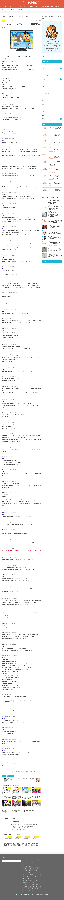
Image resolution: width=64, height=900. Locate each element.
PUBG (25, 862)
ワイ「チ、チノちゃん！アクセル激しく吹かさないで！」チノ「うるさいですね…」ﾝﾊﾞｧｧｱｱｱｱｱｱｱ (55, 214)
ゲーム (6, 9)
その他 (43, 89)
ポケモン (36, 880)
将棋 (43, 104)
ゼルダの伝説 (30, 874)
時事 (43, 115)
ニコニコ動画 (34, 876)
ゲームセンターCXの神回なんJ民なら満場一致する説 (54, 249)
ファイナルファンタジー (28, 880)
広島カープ (39, 886)
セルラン (36, 872)
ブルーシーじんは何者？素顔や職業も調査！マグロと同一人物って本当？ (55, 208)
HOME (3, 9)
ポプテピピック (26, 882)
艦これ (25, 890)
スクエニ (25, 872)
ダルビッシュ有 (38, 874)
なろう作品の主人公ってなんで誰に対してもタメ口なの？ (55, 232)
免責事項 (42, 894)
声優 (43, 100)
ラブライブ (33, 882)
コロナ (36, 870)
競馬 (32, 888)
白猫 (28, 888)
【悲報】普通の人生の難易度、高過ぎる (54, 238)
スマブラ (30, 872)
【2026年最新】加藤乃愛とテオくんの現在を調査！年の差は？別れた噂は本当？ (55, 244)
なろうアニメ (31, 866)
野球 (43, 118)
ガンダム (25, 870)
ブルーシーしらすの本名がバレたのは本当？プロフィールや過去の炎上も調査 (55, 221)
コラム (43, 82)
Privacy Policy (26, 894)
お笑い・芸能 (45, 75)
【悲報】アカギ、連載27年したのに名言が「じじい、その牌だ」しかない (55, 255)
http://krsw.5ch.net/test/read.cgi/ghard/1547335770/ (28, 771)
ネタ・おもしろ (45, 93)
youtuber (30, 862)
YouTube (44, 64)
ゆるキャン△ (38, 866)
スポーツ (44, 86)
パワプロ (30, 878)
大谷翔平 (25, 886)
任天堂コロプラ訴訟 (34, 884)
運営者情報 (47, 894)
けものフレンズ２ (35, 864)
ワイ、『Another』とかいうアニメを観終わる (55, 227)
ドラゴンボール (10, 775)
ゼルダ (25, 874)
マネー (43, 97)
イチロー (25, 868)
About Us (57, 6)
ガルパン (37, 868)
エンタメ (44, 71)
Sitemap (47, 6)
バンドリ (25, 878)
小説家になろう (45, 108)
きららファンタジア (37, 862)
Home (16, 894)
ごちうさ (25, 866)
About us (37, 894)
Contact (51, 6)
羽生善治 (37, 888)
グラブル (30, 870)
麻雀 (35, 890)
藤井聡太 (30, 890)
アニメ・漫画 (45, 68)
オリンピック (31, 868)
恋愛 (43, 111)
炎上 (24, 888)
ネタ (39, 876)
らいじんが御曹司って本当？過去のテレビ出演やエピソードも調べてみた (55, 202)
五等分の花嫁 (26, 884)
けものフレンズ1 (27, 864)
